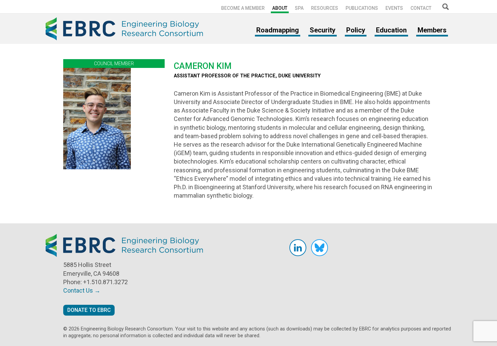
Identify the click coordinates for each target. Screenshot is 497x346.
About (279, 8)
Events (394, 8)
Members (432, 30)
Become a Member (243, 8)
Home (127, 29)
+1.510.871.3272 (105, 282)
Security (322, 30)
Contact (420, 8)
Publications (362, 8)
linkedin (297, 247)
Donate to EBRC (89, 310)
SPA (299, 8)
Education (391, 30)
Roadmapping (277, 30)
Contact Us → (81, 290)
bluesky (319, 247)
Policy (355, 30)
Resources (324, 8)
